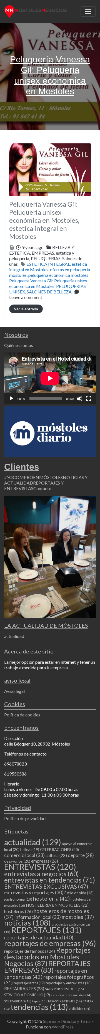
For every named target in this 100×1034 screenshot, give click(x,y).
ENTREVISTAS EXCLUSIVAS (46, 886)
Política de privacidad (25, 818)
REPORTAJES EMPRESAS (47, 966)
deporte (81, 855)
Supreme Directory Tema (67, 1021)
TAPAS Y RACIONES (65, 1001)
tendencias (39, 1007)
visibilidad (79, 1008)
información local (37, 917)
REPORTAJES (46, 930)
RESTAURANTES (24, 988)
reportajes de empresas (50, 943)
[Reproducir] (11, 398)
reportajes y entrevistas (69, 983)
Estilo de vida (79, 893)
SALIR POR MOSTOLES (64, 989)
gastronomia (18, 899)
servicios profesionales (71, 995)
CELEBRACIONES (59, 849)
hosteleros (18, 911)
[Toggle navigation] (88, 11)
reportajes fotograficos (49, 979)
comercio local (24, 855)
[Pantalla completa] (88, 398)
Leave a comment (25, 297)
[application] (50, 378)
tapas (39, 1001)
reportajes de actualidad (38, 937)
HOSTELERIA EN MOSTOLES (57, 905)
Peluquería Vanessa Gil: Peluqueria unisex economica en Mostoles (48, 283)
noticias (27, 922)
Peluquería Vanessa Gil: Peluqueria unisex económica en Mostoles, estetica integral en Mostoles (44, 220)
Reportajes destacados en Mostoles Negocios (47, 957)
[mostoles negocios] (35, 10)
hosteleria (51, 898)
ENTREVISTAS (40, 866)
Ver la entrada (26, 308)
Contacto (42, 488)
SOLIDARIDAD (17, 1001)
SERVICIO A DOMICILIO (27, 995)
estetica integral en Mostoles (48, 266)
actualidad (14, 636)
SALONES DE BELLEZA (49, 291)
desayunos (17, 861)
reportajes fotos (29, 983)
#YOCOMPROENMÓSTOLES (33, 477)
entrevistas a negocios (41, 874)
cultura (56, 855)
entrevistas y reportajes (34, 892)
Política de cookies (22, 714)
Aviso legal (14, 691)
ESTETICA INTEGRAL (48, 264)
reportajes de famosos (29, 951)
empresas (44, 860)
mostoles (78, 917)
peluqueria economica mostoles (58, 275)
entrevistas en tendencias (49, 880)
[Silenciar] (79, 398)
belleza (29, 849)
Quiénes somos (18, 345)
